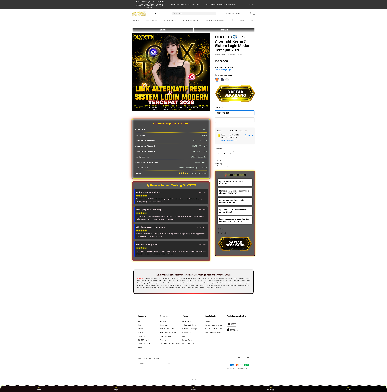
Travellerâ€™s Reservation (170, 344)
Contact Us (186, 332)
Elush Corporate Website (213, 332)
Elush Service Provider (168, 332)
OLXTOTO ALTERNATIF (191, 20)
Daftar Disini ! (150, 7)
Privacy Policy (187, 340)
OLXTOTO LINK (151, 20)
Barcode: (230, 54)
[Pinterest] (225, 233)
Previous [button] (133, 4)
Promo (39, 389)
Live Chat (348, 389)
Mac (139, 321)
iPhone (140, 329)
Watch (140, 332)
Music (140, 347)
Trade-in (163, 340)
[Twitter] (222, 233)
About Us (208, 321)
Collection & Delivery (190, 325)
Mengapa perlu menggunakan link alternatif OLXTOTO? (234, 192)
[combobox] (194, 13)
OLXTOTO (135, 20)
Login (116, 389)
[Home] (139, 14)
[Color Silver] (227, 79)
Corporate (164, 325)
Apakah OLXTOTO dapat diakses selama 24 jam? (233, 210)
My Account (186, 321)
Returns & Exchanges (190, 329)
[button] (135, 20)
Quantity (218, 149)
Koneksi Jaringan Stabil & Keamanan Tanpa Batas (221, 4)
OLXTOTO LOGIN (170, 20)
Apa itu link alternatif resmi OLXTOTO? (231, 182)
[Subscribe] (169, 363)
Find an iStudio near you (213, 325)
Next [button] (254, 4)
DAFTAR (224, 30)
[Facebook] (219, 233)
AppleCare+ (164, 321)
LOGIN (162, 30)
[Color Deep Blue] (222, 79)
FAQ (183, 336)
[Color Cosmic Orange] (217, 80)
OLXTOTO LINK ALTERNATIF (215, 20)
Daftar (193, 389)
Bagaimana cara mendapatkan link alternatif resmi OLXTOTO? (234, 220)
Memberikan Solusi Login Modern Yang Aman (185, 4)
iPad (139, 325)
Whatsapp (270, 389)
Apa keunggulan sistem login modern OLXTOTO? (231, 201)
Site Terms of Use (188, 344)
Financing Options (166, 336)
